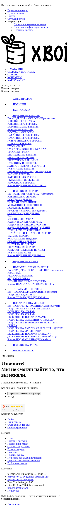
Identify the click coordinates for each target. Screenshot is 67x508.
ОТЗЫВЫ (12, 74)
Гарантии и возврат (17, 10)
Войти (10, 419)
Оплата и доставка (17, 441)
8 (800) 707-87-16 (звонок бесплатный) (27, 476)
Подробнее (13, 490)
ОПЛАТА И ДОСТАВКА (21, 71)
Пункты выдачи (15, 13)
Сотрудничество (16, 18)
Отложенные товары (18, 424)
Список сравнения (17, 427)
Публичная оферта (24, 30)
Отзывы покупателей (18, 446)
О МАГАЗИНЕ (15, 69)
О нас (10, 438)
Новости (12, 452)
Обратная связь (15, 455)
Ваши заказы (14, 422)
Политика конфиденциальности (31, 27)
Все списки (13, 504)
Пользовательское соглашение (30, 24)
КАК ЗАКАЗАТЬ (16, 80)
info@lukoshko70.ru (17, 488)
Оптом (11, 16)
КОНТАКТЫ (14, 77)
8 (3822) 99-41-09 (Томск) (20, 479)
